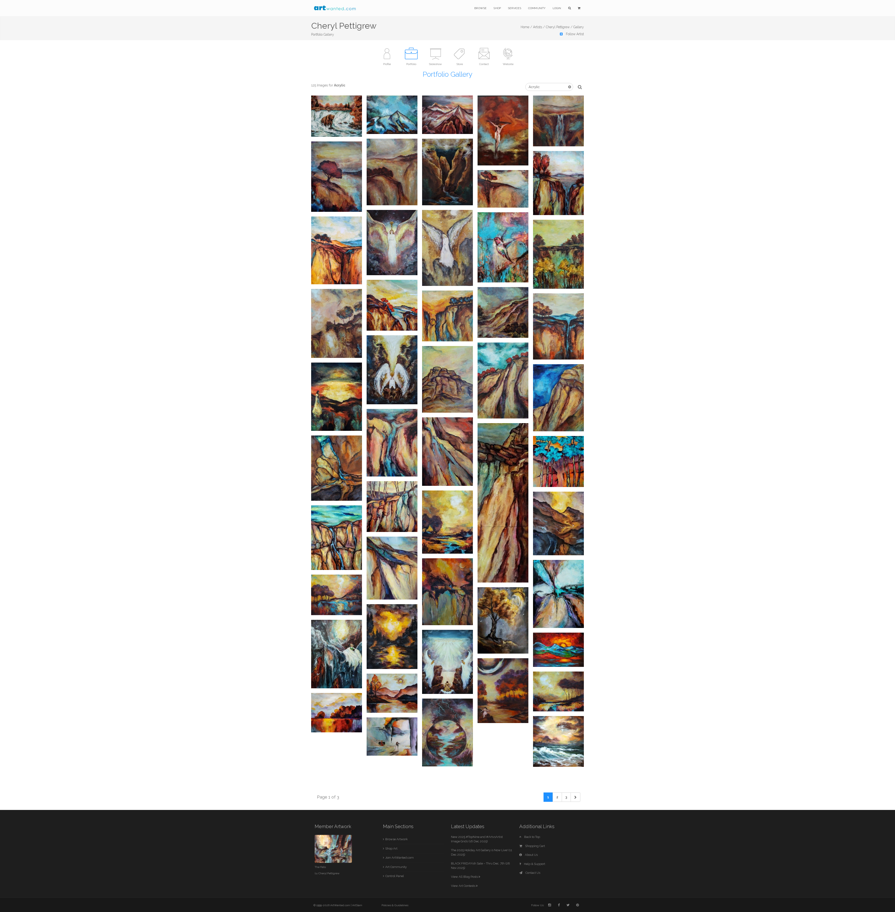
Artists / (539, 27)
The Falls (320, 867)
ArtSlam (357, 905)
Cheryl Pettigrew (329, 873)
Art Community (396, 867)
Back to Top (531, 837)
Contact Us (532, 872)
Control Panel (394, 876)
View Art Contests (463, 886)
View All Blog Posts (464, 876)
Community (537, 8)
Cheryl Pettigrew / (559, 27)
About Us (531, 855)
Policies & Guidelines (395, 905)
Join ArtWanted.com (399, 857)
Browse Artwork (396, 839)
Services (514, 8)
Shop (497, 8)
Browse (480, 8)
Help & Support (534, 864)
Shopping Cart (534, 846)
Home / (526, 27)
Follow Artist (574, 34)
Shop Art (391, 848)
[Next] (575, 797)
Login (557, 8)
